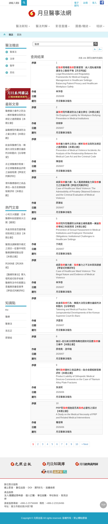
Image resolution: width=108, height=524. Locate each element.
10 (77, 444)
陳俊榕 (59, 161)
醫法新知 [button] (22, 26)
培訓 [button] (99, 26)
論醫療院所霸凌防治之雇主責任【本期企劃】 (15, 134)
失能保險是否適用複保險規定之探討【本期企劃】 (15, 233)
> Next (85, 444)
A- (95, 49)
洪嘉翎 (59, 320)
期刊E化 (39, 487)
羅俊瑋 (59, 422)
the (6, 310)
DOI (30, 487)
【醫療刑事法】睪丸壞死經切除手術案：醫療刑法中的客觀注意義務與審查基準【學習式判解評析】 (15, 282)
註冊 (85, 2)
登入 (94, 2)
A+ (100, 49)
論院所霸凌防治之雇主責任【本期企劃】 (78, 112)
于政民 (59, 244)
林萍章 (59, 91)
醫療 (7, 317)
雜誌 (11, 34)
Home (4, 34)
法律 (12, 59)
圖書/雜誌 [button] (82, 26)
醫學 (12, 65)
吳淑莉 (59, 387)
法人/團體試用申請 (13, 495)
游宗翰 (68, 349)
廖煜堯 (59, 349)
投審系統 (50, 487)
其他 (12, 72)
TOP (103, 505)
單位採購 (41, 495)
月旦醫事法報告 (64, 101)
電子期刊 (76, 3)
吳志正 (8, 331)
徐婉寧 (59, 123)
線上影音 (8, 487)
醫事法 (13, 52)
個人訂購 (30, 495)
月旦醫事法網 (53, 13)
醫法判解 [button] (42, 26)
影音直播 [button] (62, 26)
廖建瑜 (59, 203)
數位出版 (20, 487)
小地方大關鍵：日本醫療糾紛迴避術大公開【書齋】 (15, 218)
